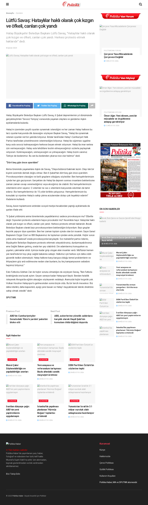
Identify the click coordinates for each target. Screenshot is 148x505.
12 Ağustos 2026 (112, 126)
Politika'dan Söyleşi (112, 112)
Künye (102, 450)
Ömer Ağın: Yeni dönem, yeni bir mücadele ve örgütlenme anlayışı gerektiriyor (120, 118)
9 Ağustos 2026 (111, 61)
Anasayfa (10, 13)
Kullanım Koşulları (107, 476)
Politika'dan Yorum (112, 50)
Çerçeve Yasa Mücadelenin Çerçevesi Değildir (118, 55)
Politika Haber (17, 496)
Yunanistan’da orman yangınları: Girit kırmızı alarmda (127, 287)
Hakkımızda (105, 456)
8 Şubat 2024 (11, 48)
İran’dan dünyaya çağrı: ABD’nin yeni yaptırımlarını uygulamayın (128, 315)
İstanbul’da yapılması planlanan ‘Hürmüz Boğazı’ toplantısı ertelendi (128, 330)
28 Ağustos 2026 (14, 376)
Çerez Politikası (107, 463)
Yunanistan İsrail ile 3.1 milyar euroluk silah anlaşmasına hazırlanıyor (81, 409)
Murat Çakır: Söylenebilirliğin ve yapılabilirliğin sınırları (17, 368)
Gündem (19, 13)
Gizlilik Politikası (107, 469)
